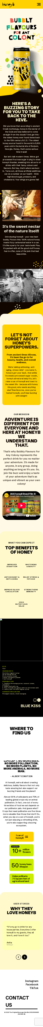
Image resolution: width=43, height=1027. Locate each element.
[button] (35, 700)
